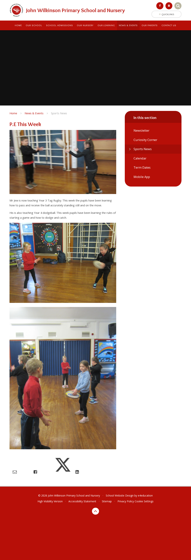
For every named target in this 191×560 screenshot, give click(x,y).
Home (13, 113)
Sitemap (107, 501)
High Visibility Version (50, 501)
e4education (145, 495)
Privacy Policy (126, 501)
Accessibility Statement (82, 501)
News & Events (34, 113)
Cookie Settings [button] (144, 501)
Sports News (59, 113)
